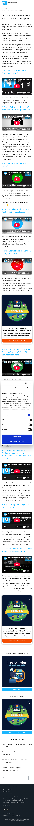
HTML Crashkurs (7, 793)
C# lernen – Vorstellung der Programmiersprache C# (17, 770)
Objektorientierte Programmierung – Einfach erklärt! (17, 754)
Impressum (13, 820)
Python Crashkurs (7, 789)
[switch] (30, 420)
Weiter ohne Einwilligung (17, 441)
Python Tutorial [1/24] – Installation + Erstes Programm (17, 747)
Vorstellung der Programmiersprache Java (14, 802)
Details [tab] (17, 387)
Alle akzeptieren (17, 436)
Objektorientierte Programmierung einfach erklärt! (16, 799)
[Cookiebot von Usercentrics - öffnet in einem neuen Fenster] (25, 383)
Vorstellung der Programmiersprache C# (13, 800)
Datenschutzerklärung (20, 820)
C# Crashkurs (6, 791)
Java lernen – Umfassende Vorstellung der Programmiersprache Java (17, 762)
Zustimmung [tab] (6, 387)
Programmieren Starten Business (11, 815)
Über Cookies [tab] (28, 387)
